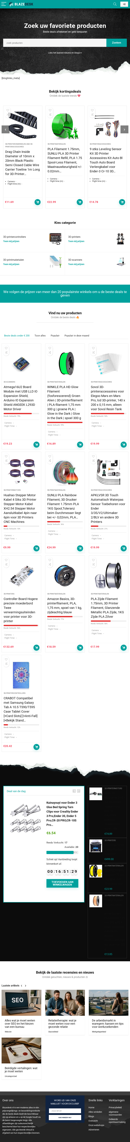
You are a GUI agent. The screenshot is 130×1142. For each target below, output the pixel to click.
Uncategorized (11, 1076)
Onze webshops (96, 1125)
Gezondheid (53, 1032)
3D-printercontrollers (15, 693)
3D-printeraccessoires (100, 144)
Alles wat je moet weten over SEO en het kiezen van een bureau (20, 1023)
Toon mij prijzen (11, 241)
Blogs (91, 1116)
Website (8, 1032)
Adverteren (93, 1129)
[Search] (115, 4)
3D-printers (9, 594)
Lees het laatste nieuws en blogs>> (65, 52)
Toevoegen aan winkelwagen (38, 202)
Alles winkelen (95, 1112)
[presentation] (6, 129)
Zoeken (116, 42)
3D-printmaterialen (57, 144)
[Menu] (4, 4)
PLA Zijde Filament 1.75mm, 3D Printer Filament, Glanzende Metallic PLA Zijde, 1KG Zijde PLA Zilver (107, 608)
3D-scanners (9, 382)
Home (91, 1107)
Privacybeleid (115, 1107)
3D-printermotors (12, 490)
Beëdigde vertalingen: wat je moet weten (21, 1070)
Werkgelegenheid (99, 1032)
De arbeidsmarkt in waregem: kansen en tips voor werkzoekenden (108, 1023)
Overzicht (93, 1121)
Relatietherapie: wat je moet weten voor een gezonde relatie (62, 1023)
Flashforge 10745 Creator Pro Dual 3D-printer (114, 849)
